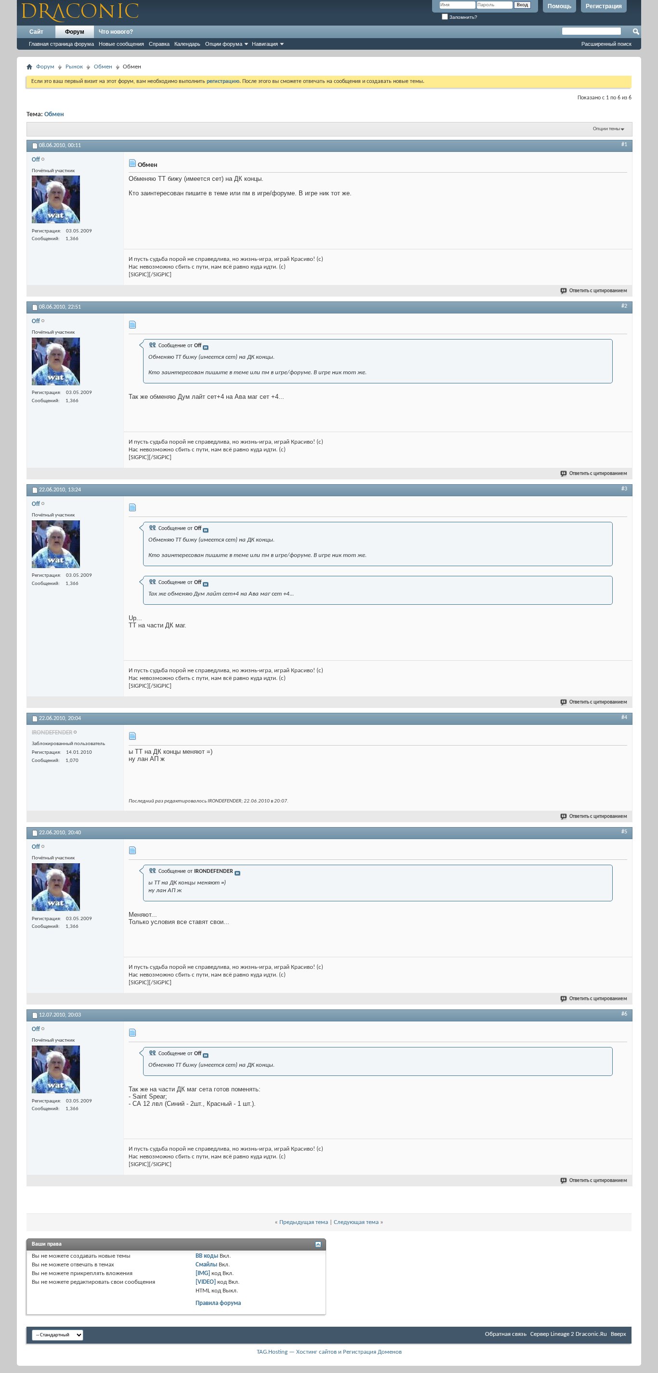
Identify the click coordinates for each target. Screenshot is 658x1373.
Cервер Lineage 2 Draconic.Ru (568, 1334)
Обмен (103, 67)
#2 (624, 306)
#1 (624, 145)
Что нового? (116, 31)
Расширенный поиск (606, 44)
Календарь (187, 44)
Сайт (36, 31)
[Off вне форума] (56, 201)
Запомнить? (462, 17)
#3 (624, 489)
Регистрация (604, 6)
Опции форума (223, 44)
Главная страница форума (61, 44)
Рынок (74, 67)
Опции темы (606, 129)
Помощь (559, 6)
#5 (624, 832)
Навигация (265, 44)
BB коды (207, 1256)
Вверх (618, 1334)
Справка (159, 44)
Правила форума (218, 1303)
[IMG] (203, 1273)
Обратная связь (505, 1334)
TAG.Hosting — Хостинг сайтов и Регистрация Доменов (329, 1352)
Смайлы (206, 1265)
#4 (624, 717)
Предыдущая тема (303, 1222)
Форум (74, 31)
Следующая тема (356, 1222)
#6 (624, 1014)
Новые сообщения (121, 44)
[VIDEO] (206, 1282)
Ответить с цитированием (598, 291)
